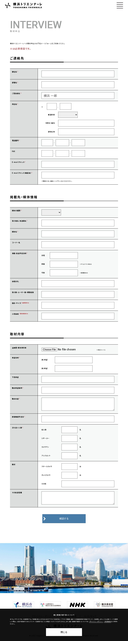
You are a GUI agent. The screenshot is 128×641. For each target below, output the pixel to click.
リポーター (46, 438)
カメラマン (45, 447)
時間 (43, 264)
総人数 (44, 429)
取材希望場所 (17, 388)
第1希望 (45, 360)
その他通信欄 (17, 492)
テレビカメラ (46, 475)
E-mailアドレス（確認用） (21, 173)
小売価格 (15, 314)
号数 (43, 272)
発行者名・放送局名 (19, 221)
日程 (43, 255)
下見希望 (15, 377)
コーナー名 (16, 242)
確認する (64, 518)
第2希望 (45, 368)
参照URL (15, 281)
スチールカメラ (47, 466)
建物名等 (51, 131)
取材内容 (15, 399)
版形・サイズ (16, 303)
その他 (44, 484)
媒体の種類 (16, 210)
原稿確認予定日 (18, 417)
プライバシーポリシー (96, 621)
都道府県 (51, 115)
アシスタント (46, 455)
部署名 (14, 82)
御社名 (14, 72)
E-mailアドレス (18, 162)
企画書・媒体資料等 (19, 348)
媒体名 (14, 232)
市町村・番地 (50, 123)
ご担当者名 (16, 93)
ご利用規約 (107, 621)
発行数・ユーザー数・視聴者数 (23, 292)
